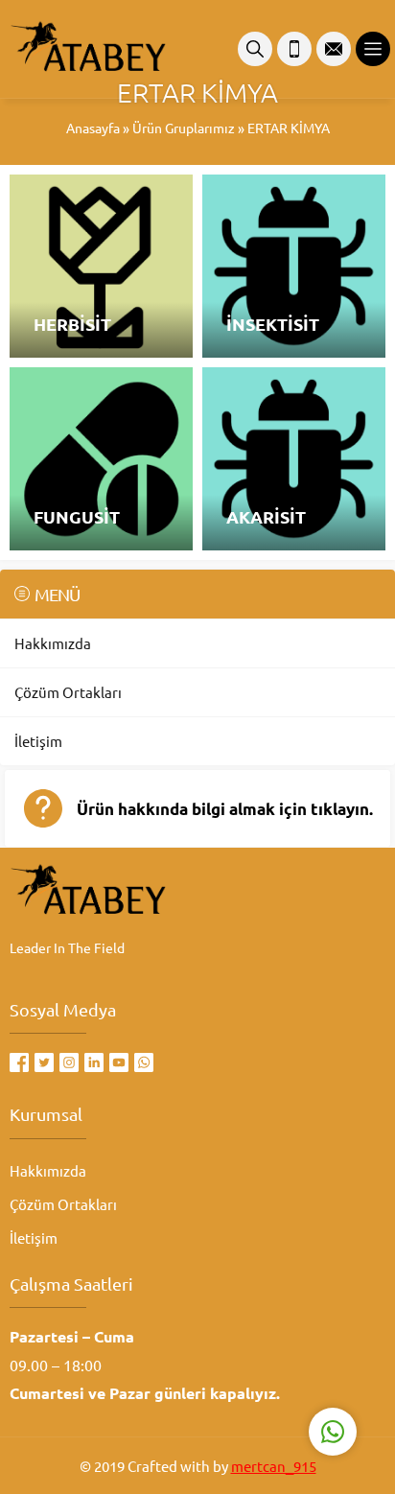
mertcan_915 (273, 1466)
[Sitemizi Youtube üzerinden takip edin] (118, 1062)
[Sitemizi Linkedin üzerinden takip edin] (94, 1062)
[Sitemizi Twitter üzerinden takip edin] (44, 1062)
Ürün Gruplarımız (183, 127)
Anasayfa (93, 127)
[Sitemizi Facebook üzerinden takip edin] (19, 1062)
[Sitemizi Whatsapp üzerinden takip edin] (143, 1062)
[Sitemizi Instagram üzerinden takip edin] (69, 1062)
